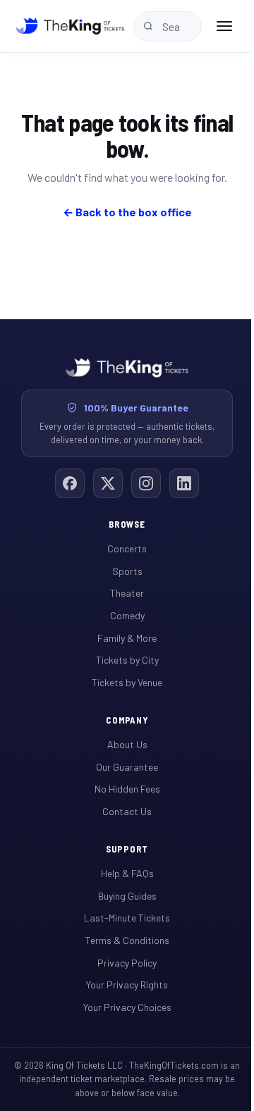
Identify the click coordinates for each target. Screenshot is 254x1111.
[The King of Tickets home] (70, 26)
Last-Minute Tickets (127, 918)
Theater (127, 593)
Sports (127, 571)
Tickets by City (127, 660)
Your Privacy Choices (127, 1007)
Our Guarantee (127, 767)
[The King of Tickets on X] (108, 483)
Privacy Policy (127, 963)
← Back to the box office (127, 211)
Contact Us (127, 811)
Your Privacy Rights (127, 985)
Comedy (127, 615)
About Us (127, 744)
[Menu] (224, 26)
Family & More (127, 638)
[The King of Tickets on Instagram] (146, 483)
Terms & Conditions (127, 940)
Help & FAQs (127, 873)
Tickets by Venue (127, 682)
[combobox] (167, 26)
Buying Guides (127, 896)
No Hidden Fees (127, 789)
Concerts (127, 548)
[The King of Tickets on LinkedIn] (184, 483)
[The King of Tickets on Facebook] (70, 483)
